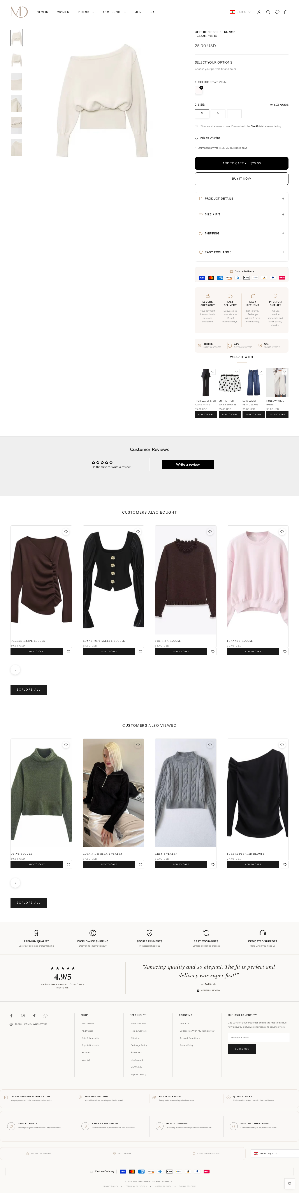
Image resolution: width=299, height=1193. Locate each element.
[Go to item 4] (17, 103)
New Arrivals (88, 1023)
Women (63, 12)
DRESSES (86, 12)
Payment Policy (138, 1074)
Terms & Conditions (190, 1038)
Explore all (29, 690)
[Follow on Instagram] (23, 1015)
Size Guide (281, 104)
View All (86, 1060)
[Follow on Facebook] (11, 1015)
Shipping (135, 1038)
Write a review (188, 464)
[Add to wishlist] (213, 372)
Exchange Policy (139, 1045)
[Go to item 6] (17, 147)
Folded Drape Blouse (28, 641)
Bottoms (86, 1052)
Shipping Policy (163, 1186)
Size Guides (136, 1052)
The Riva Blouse (168, 641)
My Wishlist (137, 1067)
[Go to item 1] (17, 38)
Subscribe (242, 1049)
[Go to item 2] (17, 60)
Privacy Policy (186, 1045)
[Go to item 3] (17, 81)
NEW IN (43, 12)
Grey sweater (166, 853)
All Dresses (87, 1030)
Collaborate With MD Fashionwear (197, 1030)
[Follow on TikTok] (34, 1015)
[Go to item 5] (17, 125)
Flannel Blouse (240, 641)
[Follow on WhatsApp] (45, 1015)
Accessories (114, 12)
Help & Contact (138, 1030)
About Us (184, 1023)
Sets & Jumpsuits (90, 1038)
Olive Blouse (21, 853)
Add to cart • (241, 163)
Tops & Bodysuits (90, 1045)
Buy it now (241, 179)
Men (138, 12)
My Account (137, 1060)
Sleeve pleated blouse (246, 853)
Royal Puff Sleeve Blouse (104, 641)
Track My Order (138, 1023)
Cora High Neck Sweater (102, 853)
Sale (155, 12)
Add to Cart (205, 414)
